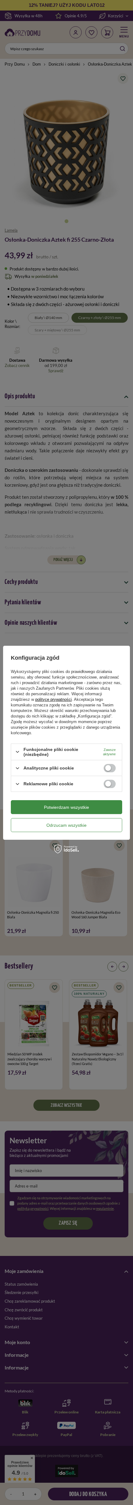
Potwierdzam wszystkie (66, 807)
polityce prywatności (53, 699)
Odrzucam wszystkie (66, 825)
